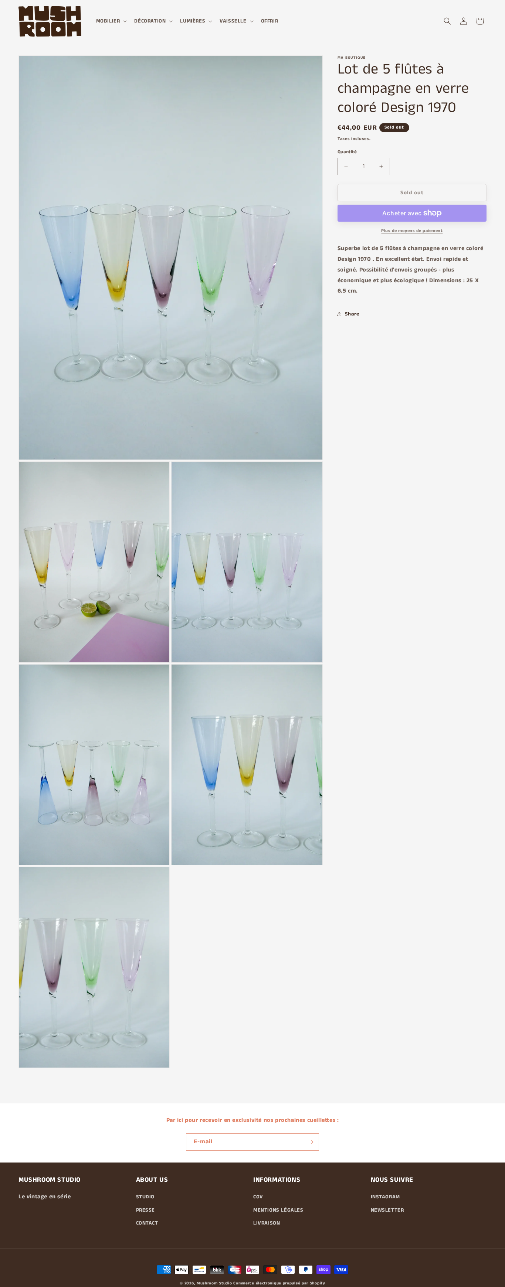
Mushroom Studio (214, 1283)
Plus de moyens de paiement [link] (412, 231)
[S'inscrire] (310, 1142)
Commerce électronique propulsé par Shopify (279, 1283)
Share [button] (352, 313)
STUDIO (145, 1197)
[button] (111, 21)
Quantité (347, 151)
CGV (258, 1197)
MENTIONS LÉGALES (278, 1209)
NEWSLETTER (387, 1209)
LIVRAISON (266, 1223)
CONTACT (147, 1223)
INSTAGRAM (385, 1197)
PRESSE (145, 1209)
